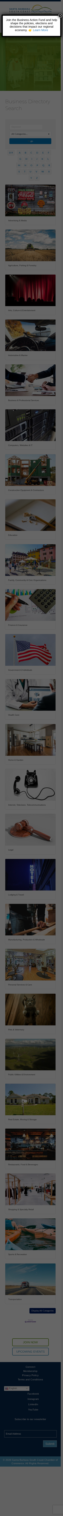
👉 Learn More (38, 30)
